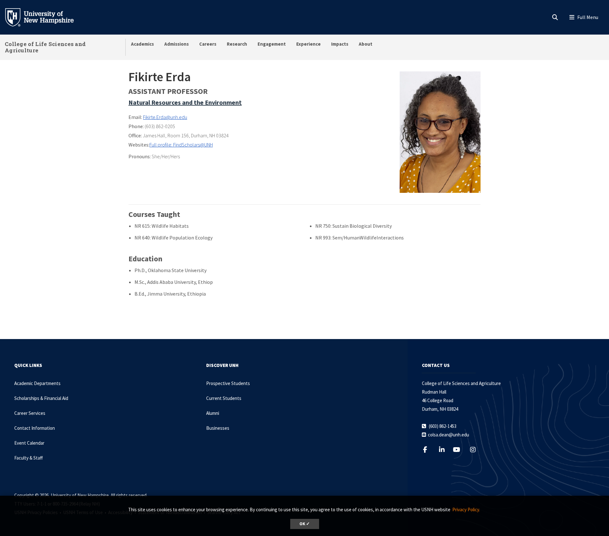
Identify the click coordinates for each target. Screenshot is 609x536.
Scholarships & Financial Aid (41, 398)
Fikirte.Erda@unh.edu (165, 117)
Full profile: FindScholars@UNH (181, 144)
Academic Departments (37, 383)
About (365, 44)
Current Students (223, 398)
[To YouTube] (460, 450)
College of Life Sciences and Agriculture (45, 47)
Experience (308, 44)
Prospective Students (228, 383)
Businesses (217, 428)
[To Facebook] (429, 450)
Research (237, 44)
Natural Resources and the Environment (185, 102)
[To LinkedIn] (446, 450)
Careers (207, 44)
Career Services (29, 413)
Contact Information (34, 428)
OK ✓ (304, 523)
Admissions (176, 44)
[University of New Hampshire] (44, 17)
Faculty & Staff (28, 458)
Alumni (212, 413)
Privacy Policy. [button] (466, 510)
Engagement (272, 44)
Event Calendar (29, 443)
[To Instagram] (477, 450)
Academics (142, 44)
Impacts (339, 44)
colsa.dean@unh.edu (448, 435)
